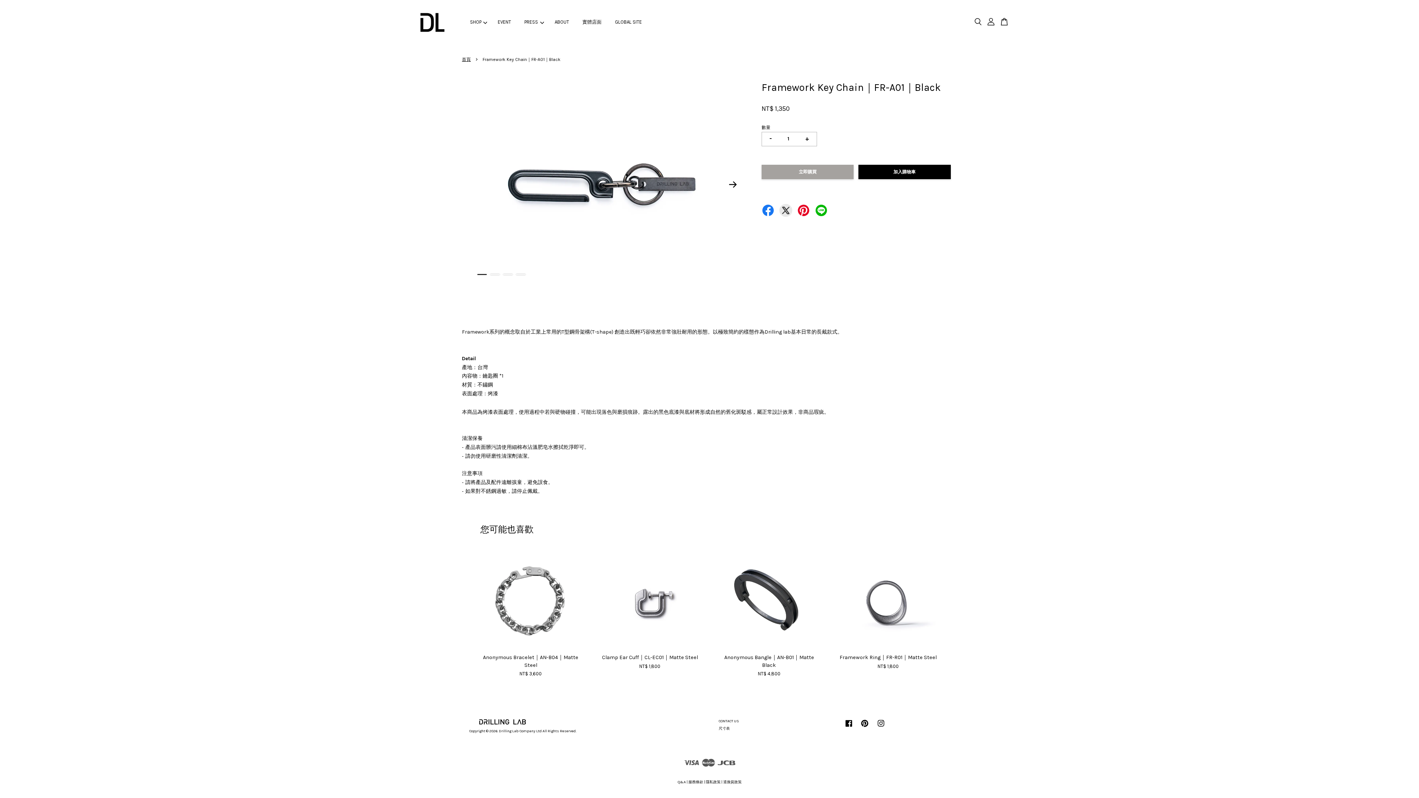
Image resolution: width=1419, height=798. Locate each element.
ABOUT (562, 22)
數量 (766, 127)
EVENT (504, 22)
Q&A (682, 782)
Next (733, 184)
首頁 (466, 59)
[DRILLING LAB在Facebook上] (849, 727)
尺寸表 (724, 728)
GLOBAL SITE (628, 22)
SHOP (475, 22)
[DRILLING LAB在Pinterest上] (865, 727)
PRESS (531, 22)
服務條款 (695, 782)
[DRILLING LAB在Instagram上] (881, 727)
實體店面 (592, 22)
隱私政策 (713, 782)
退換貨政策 (732, 782)
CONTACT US (729, 721)
